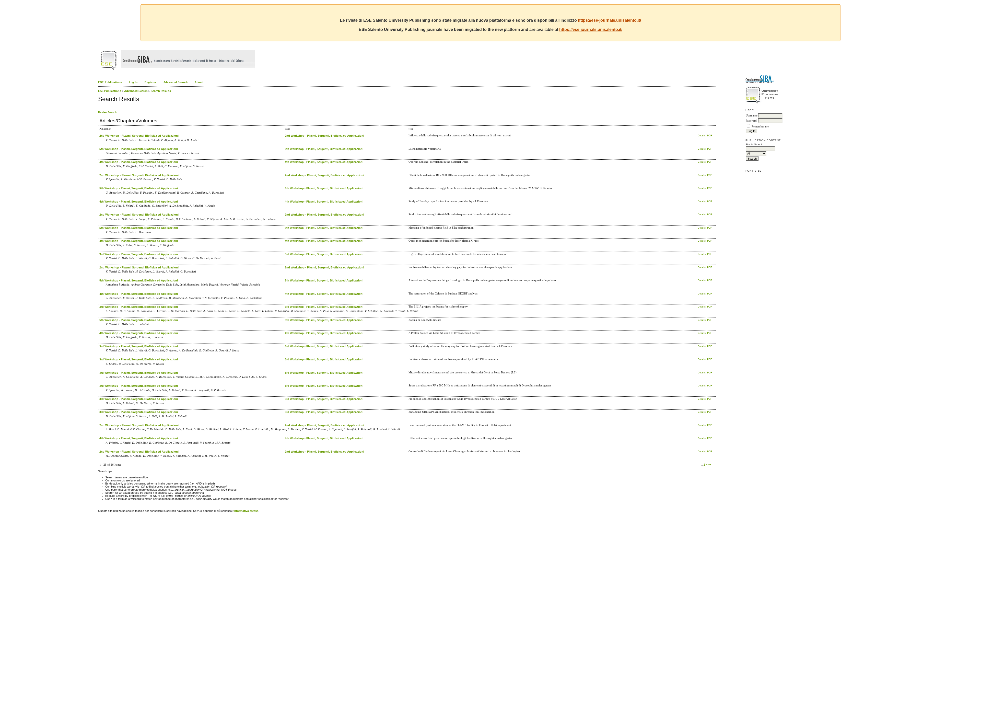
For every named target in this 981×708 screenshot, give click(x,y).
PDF (709, 135)
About (199, 82)
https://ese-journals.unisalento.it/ (609, 20)
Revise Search (107, 112)
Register (150, 82)
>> (709, 464)
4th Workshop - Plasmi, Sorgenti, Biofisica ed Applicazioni (138, 161)
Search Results (161, 90)
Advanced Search (176, 82)
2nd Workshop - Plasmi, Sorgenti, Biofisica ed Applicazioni (139, 135)
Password (751, 120)
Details (702, 135)
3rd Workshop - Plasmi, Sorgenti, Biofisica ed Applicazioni (138, 254)
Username (751, 115)
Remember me (760, 126)
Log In (133, 82)
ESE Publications (110, 82)
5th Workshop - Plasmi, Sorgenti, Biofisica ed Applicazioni (138, 148)
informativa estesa (245, 510)
